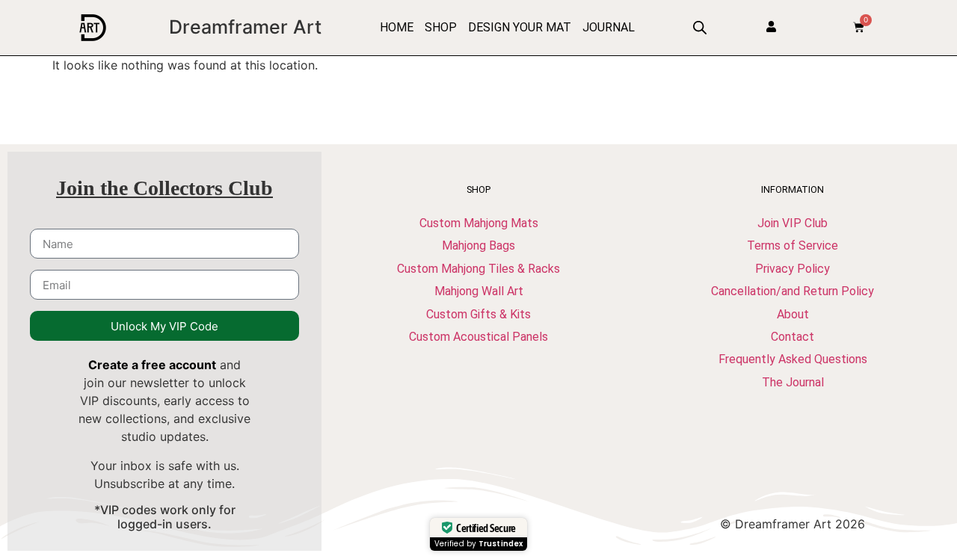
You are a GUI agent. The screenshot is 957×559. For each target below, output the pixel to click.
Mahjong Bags (478, 245)
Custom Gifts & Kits (478, 314)
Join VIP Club (792, 223)
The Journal (793, 382)
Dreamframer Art (245, 27)
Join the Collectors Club (164, 188)
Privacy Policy (792, 269)
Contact (792, 337)
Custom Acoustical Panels (478, 337)
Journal (608, 27)
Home (396, 27)
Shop (441, 27)
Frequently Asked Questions (792, 359)
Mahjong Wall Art (478, 291)
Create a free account (152, 364)
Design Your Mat (519, 27)
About (793, 314)
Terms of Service (792, 245)
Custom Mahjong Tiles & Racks (478, 269)
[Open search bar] (699, 27)
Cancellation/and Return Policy (792, 291)
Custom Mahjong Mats (478, 223)
